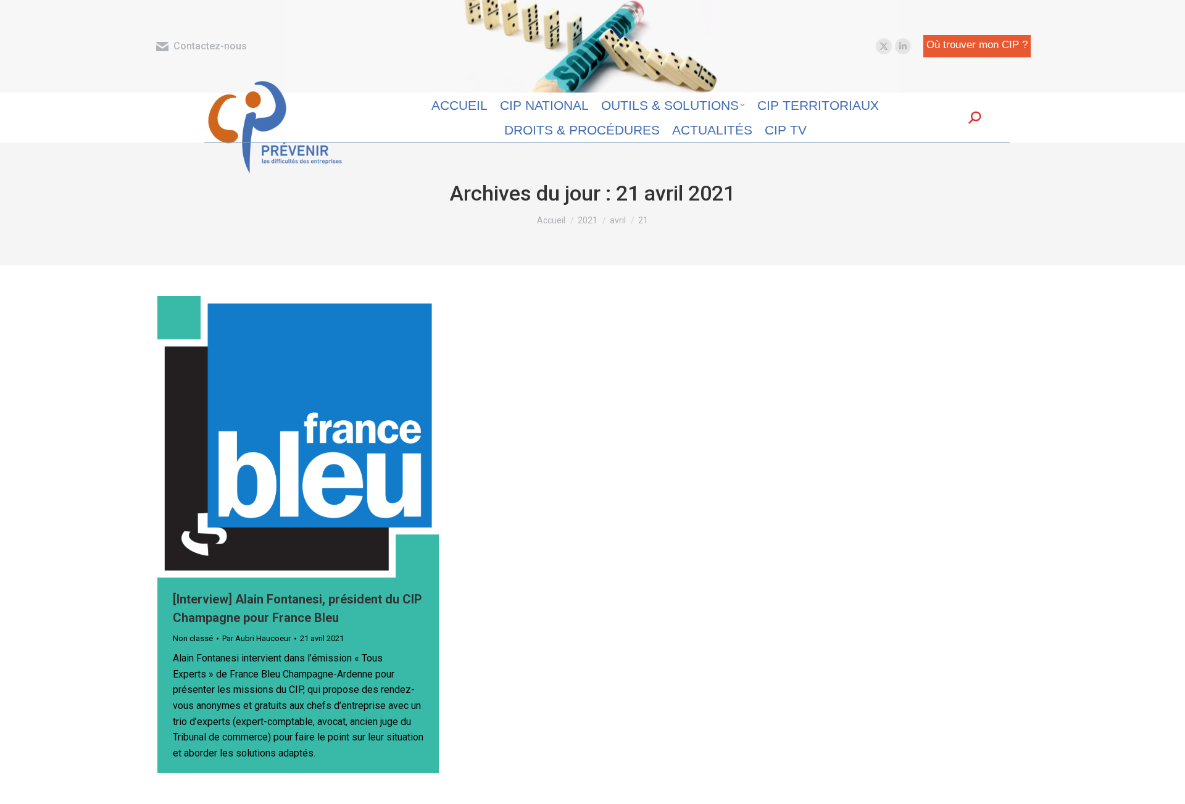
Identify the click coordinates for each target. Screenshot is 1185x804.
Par (256, 638)
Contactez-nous (210, 46)
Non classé (193, 638)
